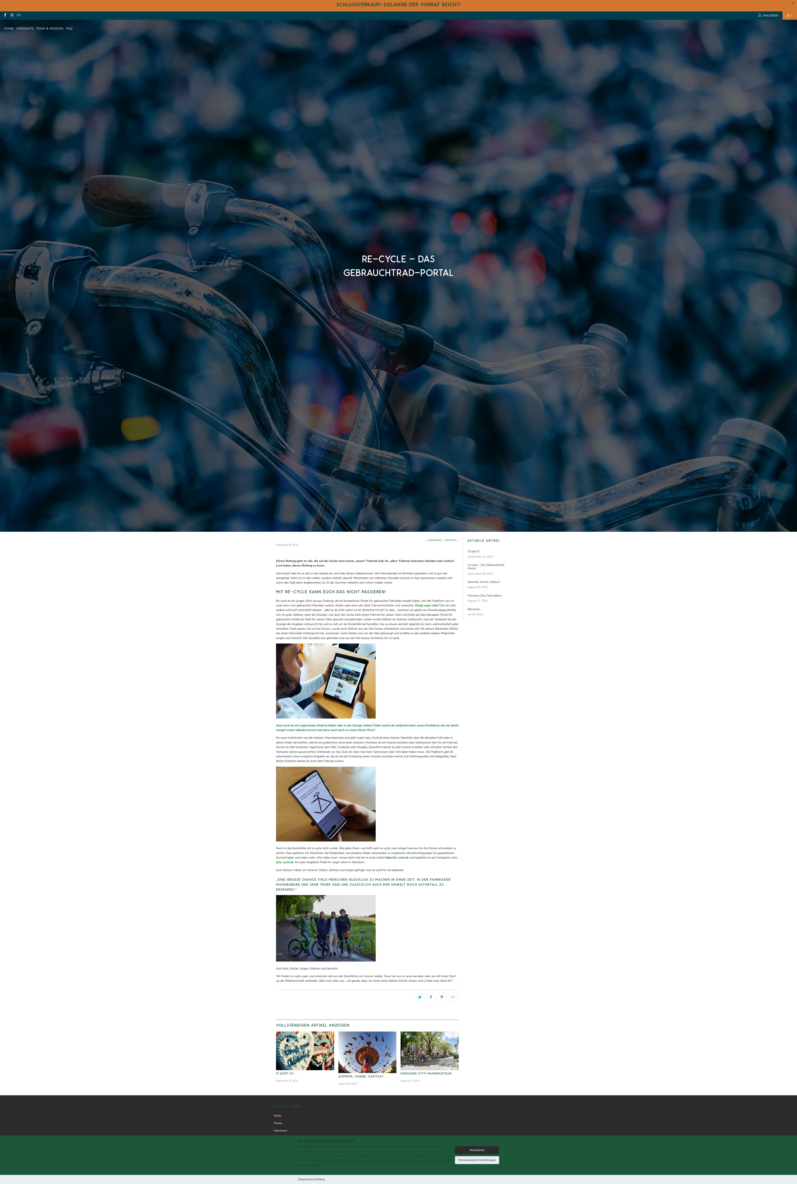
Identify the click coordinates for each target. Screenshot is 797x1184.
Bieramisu (474, 609)
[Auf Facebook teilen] (430, 997)
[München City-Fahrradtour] (430, 1051)
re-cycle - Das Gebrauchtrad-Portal (486, 566)
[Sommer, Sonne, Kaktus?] (367, 1052)
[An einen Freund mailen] (452, 997)
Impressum (280, 1130)
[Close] (794, 1138)
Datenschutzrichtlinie (311, 1179)
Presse (278, 1123)
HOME (9, 29)
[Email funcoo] (18, 15)
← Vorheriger (433, 540)
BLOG (80, 29)
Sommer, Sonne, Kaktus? (361, 1076)
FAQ (69, 29)
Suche (277, 1116)
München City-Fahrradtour (426, 1073)
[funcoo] (399, 28)
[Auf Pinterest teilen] (441, 997)
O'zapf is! (285, 1073)
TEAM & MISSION (50, 29)
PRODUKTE (25, 29)
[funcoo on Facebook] (5, 15)
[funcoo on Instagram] (11, 15)
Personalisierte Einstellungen (477, 1160)
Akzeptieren (477, 1150)
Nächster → (452, 540)
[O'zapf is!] (305, 1051)
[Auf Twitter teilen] (419, 997)
